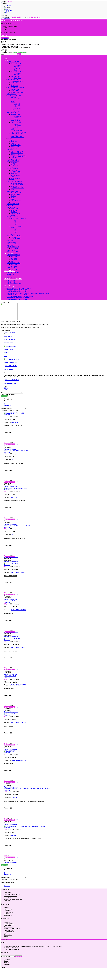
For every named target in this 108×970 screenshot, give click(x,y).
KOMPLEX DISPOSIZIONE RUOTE (17, 295)
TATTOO (13, 237)
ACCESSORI (14, 83)
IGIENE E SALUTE (12, 244)
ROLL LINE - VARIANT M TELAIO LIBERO (15, 538)
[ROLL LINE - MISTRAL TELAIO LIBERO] (16, 488)
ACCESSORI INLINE (13, 161)
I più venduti (7, 910)
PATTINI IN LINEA (12, 79)
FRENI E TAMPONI (12, 169)
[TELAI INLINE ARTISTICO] (12, 359)
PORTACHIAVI (11, 242)
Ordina (2, 392)
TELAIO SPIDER (8, 763)
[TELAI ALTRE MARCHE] (11, 380)
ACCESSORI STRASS (17, 183)
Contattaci (4, 15)
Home (6, 60)
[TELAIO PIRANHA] (10, 676)
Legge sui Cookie (9, 932)
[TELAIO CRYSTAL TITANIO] (12, 638)
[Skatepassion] (5, 18)
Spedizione (7, 925)
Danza (16, 119)
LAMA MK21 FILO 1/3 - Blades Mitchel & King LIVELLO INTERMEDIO (22, 838)
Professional (18, 68)
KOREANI (13, 234)
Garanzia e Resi (8, 927)
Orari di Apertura (9, 924)
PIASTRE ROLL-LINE (17, 153)
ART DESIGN (14, 248)
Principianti (17, 65)
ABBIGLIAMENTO (12, 191)
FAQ (5, 933)
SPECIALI (14, 148)
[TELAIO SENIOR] (9, 713)
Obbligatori (17, 116)
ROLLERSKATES (16, 114)
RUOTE (13, 84)
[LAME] (6, 353)
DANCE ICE (17, 108)
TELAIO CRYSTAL (9, 613)
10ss (15, 221)
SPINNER (10, 205)
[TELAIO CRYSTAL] (10, 601)
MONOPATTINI (11, 94)
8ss (15, 220)
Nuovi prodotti (8, 909)
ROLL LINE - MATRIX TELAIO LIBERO (14, 463)
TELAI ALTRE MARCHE (17, 137)
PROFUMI (10, 240)
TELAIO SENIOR (8, 726)
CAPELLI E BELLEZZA (14, 236)
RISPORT (13, 97)
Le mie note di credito (10, 896)
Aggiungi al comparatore (11, 449)
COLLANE (14, 212)
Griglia (6, 388)
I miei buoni (7, 901)
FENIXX (13, 143)
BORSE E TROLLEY (13, 204)
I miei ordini (7, 893)
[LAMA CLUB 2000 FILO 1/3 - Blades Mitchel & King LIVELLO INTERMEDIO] (27, 788)
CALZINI (13, 196)
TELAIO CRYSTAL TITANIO (11, 651)
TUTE (12, 202)
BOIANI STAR (15, 154)
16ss (15, 223)
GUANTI (13, 197)
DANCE (16, 106)
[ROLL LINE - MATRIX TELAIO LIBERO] (16, 450)
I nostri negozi (8, 912)
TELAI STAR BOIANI (17, 134)
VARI (12, 189)
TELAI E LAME (11, 113)
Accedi (10, 1)
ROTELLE (17, 98)
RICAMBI (10, 149)
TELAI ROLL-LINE (16, 122)
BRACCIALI (14, 210)
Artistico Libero (18, 130)
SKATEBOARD (15, 89)
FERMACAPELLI (16, 213)
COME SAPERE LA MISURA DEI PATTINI (19, 288)
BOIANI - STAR (15, 146)
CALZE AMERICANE (17, 193)
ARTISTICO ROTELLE (17, 63)
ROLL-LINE (14, 142)
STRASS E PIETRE (12, 216)
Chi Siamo (7, 922)
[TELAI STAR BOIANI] (10, 366)
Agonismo (17, 67)
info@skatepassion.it (14, 949)
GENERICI (14, 157)
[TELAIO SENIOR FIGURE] (12, 563)
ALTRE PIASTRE (15, 159)
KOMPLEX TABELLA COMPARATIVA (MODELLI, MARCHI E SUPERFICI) (28, 293)
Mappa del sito (8, 915)
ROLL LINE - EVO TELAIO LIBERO (13, 425)
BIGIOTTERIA (11, 207)
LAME (12, 129)
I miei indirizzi (8, 897)
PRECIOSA (14, 228)
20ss (15, 224)
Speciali (6, 907)
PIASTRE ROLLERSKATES (18, 156)
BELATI (13, 102)
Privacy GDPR (8, 935)
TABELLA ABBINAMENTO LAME (16, 291)
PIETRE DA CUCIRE (16, 226)
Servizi (6, 936)
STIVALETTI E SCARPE (14, 95)
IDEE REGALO (11, 250)
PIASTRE (13, 167)
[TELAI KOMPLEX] (10, 339)
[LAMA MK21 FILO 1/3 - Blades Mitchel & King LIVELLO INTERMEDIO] (25, 826)
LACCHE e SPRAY (16, 239)
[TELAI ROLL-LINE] (10, 346)
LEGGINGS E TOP (16, 201)
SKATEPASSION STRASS (18, 218)
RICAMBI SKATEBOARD (18, 92)
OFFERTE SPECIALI (13, 252)
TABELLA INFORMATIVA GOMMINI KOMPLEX (21, 296)
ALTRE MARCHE (15, 178)
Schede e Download (10, 287)
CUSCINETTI (14, 86)
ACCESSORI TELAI (16, 186)
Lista (5, 389)
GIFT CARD (10, 245)
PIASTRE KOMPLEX (17, 151)
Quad (15, 70)
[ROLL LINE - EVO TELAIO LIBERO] (14, 413)
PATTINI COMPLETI (13, 62)
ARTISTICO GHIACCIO (17, 71)
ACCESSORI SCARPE (17, 185)
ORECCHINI (14, 208)
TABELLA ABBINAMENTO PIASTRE (17, 290)
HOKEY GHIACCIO (16, 76)
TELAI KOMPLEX (16, 121)
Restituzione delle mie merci (12, 894)
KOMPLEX (14, 140)
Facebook (7, 886)
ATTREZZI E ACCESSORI (14, 181)
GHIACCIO (17, 103)
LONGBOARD (15, 90)
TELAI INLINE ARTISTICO (18, 132)
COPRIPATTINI (15, 194)
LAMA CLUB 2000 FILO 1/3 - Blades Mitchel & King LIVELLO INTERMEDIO (24, 801)
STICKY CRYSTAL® (13, 247)
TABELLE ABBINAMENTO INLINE (17, 299)
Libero (16, 118)
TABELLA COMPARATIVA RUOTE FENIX (19, 298)
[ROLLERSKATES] (9, 333)
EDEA (12, 110)
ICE (15, 100)
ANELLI (13, 215)
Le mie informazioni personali (13, 899)
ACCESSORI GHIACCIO (17, 188)
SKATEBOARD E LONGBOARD (16, 87)
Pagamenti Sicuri (9, 930)
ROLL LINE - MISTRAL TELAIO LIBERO (14, 500)
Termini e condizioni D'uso (12, 928)
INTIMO (13, 199)
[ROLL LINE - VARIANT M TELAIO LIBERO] (17, 526)
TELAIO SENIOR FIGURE (10, 576)
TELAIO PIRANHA (9, 688)
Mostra (3, 394)
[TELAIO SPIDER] (9, 751)
